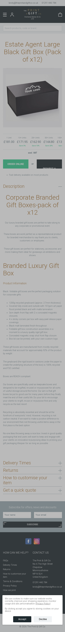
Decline (43, 619)
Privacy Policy (43, 603)
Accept (22, 619)
